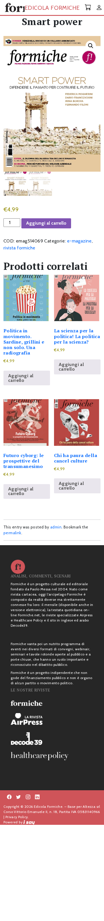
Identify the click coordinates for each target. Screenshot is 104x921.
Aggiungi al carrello (46, 223)
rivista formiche (19, 248)
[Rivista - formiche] (52, 702)
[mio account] (99, 8)
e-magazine (79, 241)
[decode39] (52, 738)
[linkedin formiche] (37, 797)
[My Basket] (88, 7)
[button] (91, 46)
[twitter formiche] (18, 797)
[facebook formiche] (9, 797)
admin (56, 527)
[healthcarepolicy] (52, 756)
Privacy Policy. (17, 817)
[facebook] (28, 797)
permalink (12, 532)
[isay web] (29, 822)
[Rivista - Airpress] (52, 719)
